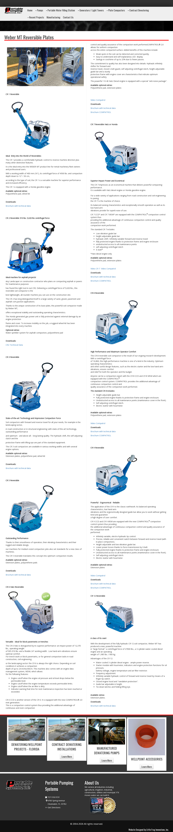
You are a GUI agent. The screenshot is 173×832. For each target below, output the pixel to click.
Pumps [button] (39, 10)
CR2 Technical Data (14, 345)
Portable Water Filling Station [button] (61, 10)
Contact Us (68, 17)
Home (29, 10)
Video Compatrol (98, 100)
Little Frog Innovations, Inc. (157, 829)
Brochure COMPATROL (101, 112)
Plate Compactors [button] (116, 10)
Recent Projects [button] (36, 17)
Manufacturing (53, 17)
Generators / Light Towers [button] (91, 10)
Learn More (67, 756)
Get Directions (54, 807)
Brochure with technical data (18, 206)
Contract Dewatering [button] (139, 10)
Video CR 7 (95, 268)
